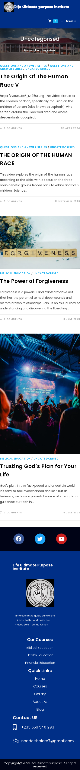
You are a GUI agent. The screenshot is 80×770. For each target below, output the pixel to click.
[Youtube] (61, 539)
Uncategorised (38, 69)
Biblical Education (15, 273)
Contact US (25, 718)
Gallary (40, 694)
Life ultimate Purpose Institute (33, 567)
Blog (40, 709)
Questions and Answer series (23, 66)
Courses (40, 686)
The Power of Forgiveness (34, 281)
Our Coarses (40, 640)
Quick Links (40, 671)
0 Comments (13, 128)
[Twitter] (40, 539)
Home (28, 50)
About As (40, 701)
